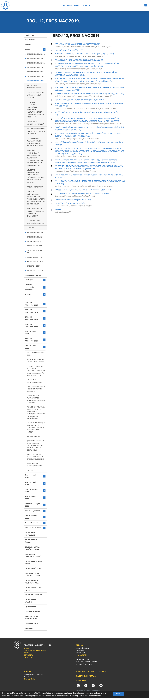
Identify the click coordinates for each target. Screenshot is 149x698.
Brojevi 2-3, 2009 (33, 266)
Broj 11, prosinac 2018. (36, 232)
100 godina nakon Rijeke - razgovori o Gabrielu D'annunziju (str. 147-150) (83, 190)
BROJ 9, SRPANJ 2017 (34, 241)
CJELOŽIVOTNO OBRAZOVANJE (35, 650)
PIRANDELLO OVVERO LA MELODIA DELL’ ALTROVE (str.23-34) (79, 60)
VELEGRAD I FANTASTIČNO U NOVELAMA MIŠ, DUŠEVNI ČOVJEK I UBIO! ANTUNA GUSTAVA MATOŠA (36, 176)
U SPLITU (77, 5)
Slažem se (118, 694)
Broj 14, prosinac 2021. (36, 72)
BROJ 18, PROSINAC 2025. (36, 54)
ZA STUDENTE (29, 657)
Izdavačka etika (31, 623)
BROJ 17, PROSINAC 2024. (36, 58)
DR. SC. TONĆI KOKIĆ (33, 568)
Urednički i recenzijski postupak (29, 287)
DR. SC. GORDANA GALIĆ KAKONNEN (32, 548)
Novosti (28, 44)
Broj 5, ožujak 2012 (34, 257)
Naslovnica (29, 35)
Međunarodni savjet (33, 275)
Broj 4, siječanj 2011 (35, 261)
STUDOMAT (81, 680)
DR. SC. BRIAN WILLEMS (30, 601)
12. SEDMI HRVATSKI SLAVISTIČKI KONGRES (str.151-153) (82, 193)
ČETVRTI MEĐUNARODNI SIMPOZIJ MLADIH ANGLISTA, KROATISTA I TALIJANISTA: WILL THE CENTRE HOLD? (36, 198)
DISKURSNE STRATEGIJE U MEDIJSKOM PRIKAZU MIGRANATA (36, 131)
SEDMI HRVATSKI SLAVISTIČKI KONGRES (35, 222)
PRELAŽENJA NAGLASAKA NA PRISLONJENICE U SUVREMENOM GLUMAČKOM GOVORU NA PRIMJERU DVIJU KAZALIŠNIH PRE (35, 158)
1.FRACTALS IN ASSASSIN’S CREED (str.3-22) (77, 44)
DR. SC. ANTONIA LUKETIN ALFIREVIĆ (33, 574)
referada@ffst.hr (82, 655)
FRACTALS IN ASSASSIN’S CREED (34, 87)
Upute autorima (31, 607)
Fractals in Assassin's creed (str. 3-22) (69, 50)
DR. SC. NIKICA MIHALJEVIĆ (31, 534)
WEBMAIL (92, 672)
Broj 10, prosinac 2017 (35, 237)
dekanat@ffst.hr (29, 679)
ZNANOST (27, 653)
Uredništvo (29, 280)
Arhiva (27, 49)
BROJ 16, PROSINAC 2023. (36, 63)
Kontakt (28, 294)
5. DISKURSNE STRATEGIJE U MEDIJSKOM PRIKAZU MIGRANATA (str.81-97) (89, 94)
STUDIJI (26, 648)
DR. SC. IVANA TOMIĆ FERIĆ (33, 589)
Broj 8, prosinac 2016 (35, 246)
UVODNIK (30, 228)
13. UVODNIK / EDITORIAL (70, 203)
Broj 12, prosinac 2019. (36, 81)
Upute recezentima (32, 611)
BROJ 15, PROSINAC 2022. (36, 67)
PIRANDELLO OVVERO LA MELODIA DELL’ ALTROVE (35, 95)
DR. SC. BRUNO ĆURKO (31, 541)
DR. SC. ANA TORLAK (33, 595)
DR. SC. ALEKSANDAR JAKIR (33, 562)
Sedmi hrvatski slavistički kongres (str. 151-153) (73, 200)
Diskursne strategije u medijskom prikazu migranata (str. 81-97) (79, 100)
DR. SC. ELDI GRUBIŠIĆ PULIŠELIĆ (33, 555)
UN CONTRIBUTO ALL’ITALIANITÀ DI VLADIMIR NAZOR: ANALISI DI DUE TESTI (35, 142)
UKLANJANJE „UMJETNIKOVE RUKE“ (35, 123)
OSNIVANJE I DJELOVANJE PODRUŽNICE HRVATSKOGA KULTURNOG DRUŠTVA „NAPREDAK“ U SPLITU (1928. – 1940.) (35, 109)
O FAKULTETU (28, 655)
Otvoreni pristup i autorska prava (32, 617)
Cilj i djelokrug (30, 40)
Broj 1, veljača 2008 (35, 270)
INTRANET (80, 672)
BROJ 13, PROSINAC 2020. (36, 76)
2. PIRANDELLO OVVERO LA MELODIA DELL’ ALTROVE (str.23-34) (84, 54)
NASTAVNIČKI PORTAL (86, 676)
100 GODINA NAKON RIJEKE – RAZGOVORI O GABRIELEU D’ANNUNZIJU (36, 212)
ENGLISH (102, 672)
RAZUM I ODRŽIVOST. (35, 187)
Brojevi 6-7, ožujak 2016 (34, 251)
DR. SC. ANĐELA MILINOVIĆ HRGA (32, 581)
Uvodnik (58, 209)
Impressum (29, 628)
